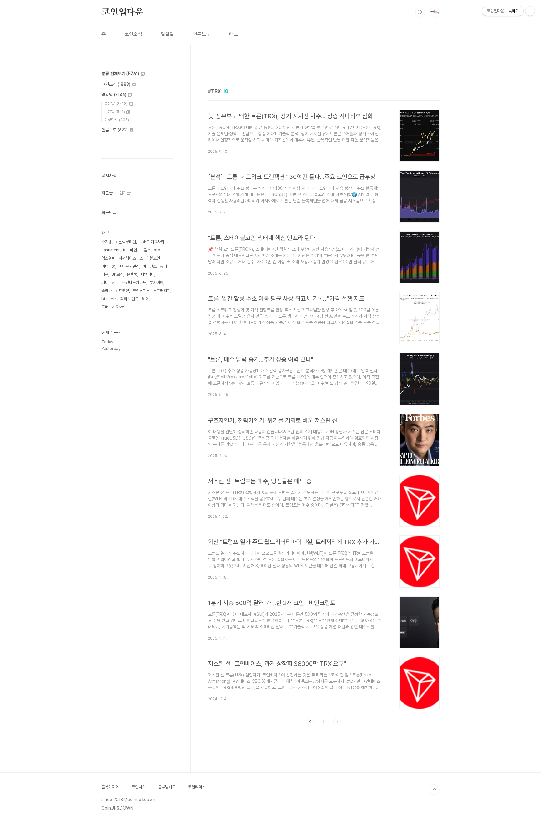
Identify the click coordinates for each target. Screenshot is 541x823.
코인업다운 (122, 12)
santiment (110, 250)
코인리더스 (196, 786)
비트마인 (130, 250)
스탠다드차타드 (134, 282)
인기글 (125, 192)
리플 (104, 274)
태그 (233, 34)
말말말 (167, 34)
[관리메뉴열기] (530, 11)
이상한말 (116, 119)
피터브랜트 (110, 282)
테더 (145, 298)
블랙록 (132, 274)
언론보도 (201, 34)
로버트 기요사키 (151, 241)
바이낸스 (150, 266)
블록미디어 (110, 786)
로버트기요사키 (113, 307)
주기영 (106, 241)
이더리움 (108, 266)
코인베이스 (141, 290)
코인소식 (133, 34)
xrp (157, 250)
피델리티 (147, 274)
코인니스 (138, 786)
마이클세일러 (129, 266)
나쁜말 (114, 111)
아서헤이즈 (127, 258)
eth (114, 298)
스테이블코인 (149, 258)
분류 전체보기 (120, 73)
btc (104, 298)
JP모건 (117, 274)
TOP (435, 789)
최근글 (107, 192)
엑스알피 (108, 258)
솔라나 (106, 290)
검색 (420, 12)
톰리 (163, 266)
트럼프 (145, 250)
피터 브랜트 (129, 298)
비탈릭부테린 (125, 241)
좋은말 (116, 103)
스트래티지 (161, 290)
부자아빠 (156, 282)
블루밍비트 (166, 786)
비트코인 (122, 290)
